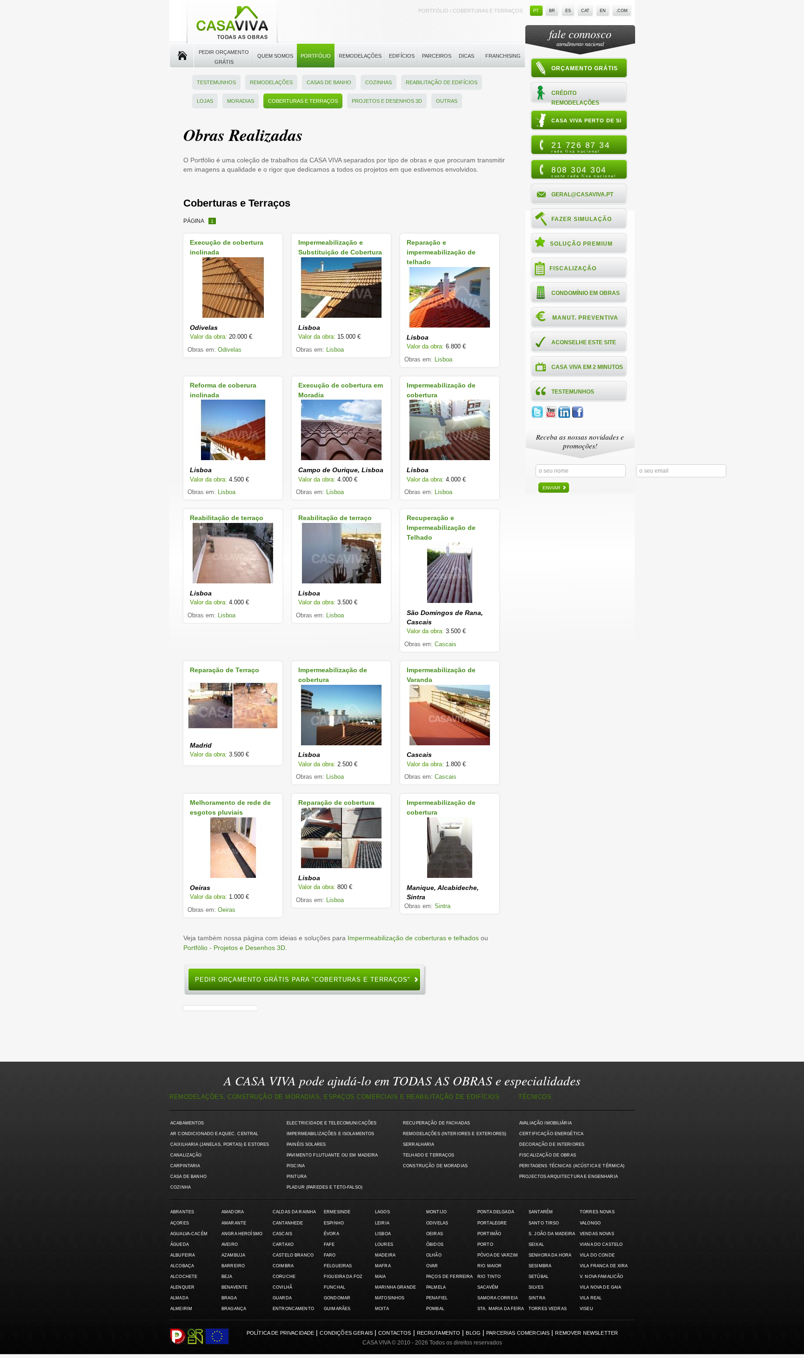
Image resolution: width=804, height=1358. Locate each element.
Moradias (240, 101)
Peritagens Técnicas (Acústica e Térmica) (572, 1166)
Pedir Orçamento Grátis (224, 57)
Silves (536, 1287)
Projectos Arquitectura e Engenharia (568, 1176)
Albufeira (182, 1255)
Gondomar (337, 1298)
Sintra (442, 906)
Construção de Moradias (435, 1166)
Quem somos (275, 56)
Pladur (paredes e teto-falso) (324, 1187)
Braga (229, 1298)
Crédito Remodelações (575, 97)
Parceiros (436, 56)
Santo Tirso (544, 1223)
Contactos (394, 1333)
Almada (179, 1298)
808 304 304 (583, 171)
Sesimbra (540, 1266)
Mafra (383, 1266)
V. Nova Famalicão (601, 1276)
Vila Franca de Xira (604, 1266)
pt (536, 10)
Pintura (297, 1176)
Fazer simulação (581, 219)
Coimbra (283, 1266)
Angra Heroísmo (241, 1233)
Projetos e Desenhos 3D (387, 101)
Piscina (296, 1166)
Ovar (432, 1266)
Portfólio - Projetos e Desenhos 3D (234, 947)
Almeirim (181, 1308)
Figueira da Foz (343, 1276)
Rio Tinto (489, 1276)
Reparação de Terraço (224, 670)
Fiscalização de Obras (547, 1155)
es (568, 10)
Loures (384, 1244)
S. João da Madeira (552, 1233)
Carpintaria (185, 1166)
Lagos (382, 1212)
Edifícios (402, 56)
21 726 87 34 (580, 147)
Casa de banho (188, 1176)
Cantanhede (288, 1223)
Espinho (334, 1223)
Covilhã (282, 1287)
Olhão (434, 1255)
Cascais (445, 644)
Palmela (436, 1287)
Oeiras (226, 909)
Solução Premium (581, 244)
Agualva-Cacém (189, 1233)
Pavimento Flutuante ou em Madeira (332, 1155)
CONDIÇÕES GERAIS (346, 1333)
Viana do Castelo (601, 1244)
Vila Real (591, 1298)
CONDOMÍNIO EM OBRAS (585, 293)
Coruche (284, 1276)
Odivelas (229, 349)
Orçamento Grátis (584, 68)
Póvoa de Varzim (497, 1255)
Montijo (436, 1212)
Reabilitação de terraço (226, 518)
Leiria (382, 1223)
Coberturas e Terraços (303, 101)
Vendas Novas (597, 1233)
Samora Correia (497, 1298)
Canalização (186, 1155)
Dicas (466, 56)
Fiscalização (572, 268)
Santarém (541, 1212)
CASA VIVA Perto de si (586, 120)
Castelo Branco (293, 1255)
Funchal (334, 1287)
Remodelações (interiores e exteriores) (454, 1133)
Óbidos (434, 1244)
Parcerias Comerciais (517, 1333)
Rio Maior (489, 1266)
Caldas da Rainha (294, 1212)
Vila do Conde (597, 1255)
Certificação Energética (551, 1133)
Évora (331, 1233)
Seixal (536, 1244)
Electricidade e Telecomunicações (331, 1123)
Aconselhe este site (583, 342)
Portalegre (492, 1223)
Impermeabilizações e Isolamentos (330, 1133)
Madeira (385, 1255)
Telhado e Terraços (428, 1155)
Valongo (590, 1223)
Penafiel (437, 1298)
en (603, 10)
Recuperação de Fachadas (436, 1123)
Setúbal (539, 1276)
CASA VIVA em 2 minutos (587, 367)
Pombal (435, 1308)
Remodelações (360, 56)
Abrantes (182, 1212)
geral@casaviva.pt (582, 194)
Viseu (586, 1308)
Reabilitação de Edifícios (441, 82)
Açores (179, 1223)
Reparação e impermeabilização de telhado (441, 252)
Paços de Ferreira (449, 1276)
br (552, 10)
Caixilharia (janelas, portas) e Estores (219, 1144)
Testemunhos (216, 82)
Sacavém (487, 1287)
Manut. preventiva (585, 318)
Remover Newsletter (586, 1333)
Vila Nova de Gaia (600, 1287)
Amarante (233, 1223)
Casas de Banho (329, 82)
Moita (382, 1308)
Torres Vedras (548, 1308)
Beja (227, 1276)
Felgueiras (338, 1266)
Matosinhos (389, 1298)
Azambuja (233, 1255)
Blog (473, 1333)
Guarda (282, 1298)
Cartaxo (283, 1244)
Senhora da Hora (550, 1255)
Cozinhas (378, 82)
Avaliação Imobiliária (545, 1123)
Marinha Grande (395, 1287)
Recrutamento (439, 1333)
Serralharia (419, 1144)
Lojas (205, 101)
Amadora (232, 1212)
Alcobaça (182, 1266)
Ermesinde (337, 1212)
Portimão (489, 1233)
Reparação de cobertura (336, 802)
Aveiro (229, 1244)
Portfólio (316, 56)
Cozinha (180, 1187)
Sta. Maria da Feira (500, 1308)
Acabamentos (187, 1123)
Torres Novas (597, 1212)
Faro (330, 1255)
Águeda (179, 1244)
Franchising (503, 56)
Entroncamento (293, 1308)
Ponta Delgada (495, 1212)
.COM (622, 10)
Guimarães (337, 1308)
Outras (446, 101)
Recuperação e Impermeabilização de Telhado (441, 527)
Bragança (233, 1308)
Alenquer (182, 1287)
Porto (485, 1244)
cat (585, 10)
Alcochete (183, 1276)
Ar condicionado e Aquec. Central (214, 1133)
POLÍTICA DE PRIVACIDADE (281, 1333)
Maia (380, 1276)
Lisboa (335, 349)
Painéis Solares (306, 1144)
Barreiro (233, 1266)
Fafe (329, 1244)
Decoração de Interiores (551, 1144)
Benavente (234, 1287)
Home (181, 56)
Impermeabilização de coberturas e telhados (413, 938)
